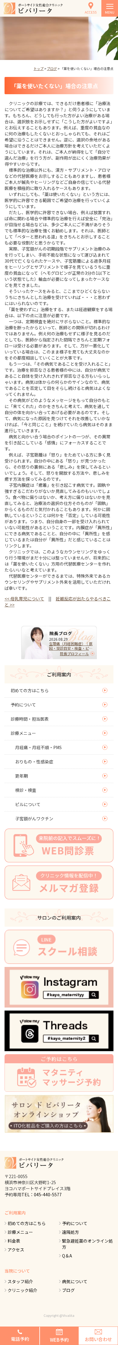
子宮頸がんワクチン (34, 818)
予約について (23, 705)
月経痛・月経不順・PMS (38, 747)
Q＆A (67, 1256)
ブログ (52, 68)
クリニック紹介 (22, 1290)
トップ (39, 68)
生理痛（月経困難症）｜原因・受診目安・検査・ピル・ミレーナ (71, 645)
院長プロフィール (74, 653)
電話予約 (20, 1339)
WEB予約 (59, 1340)
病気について (74, 1281)
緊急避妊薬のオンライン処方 (87, 1244)
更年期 (21, 776)
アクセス (16, 1250)
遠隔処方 (70, 1232)
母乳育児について (24, 599)
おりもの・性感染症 (34, 762)
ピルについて (28, 804)
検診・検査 (25, 790)
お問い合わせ (98, 1339)
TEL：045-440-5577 (41, 1194)
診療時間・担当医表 (30, 719)
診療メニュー (23, 733)
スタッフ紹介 (20, 1281)
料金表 (14, 1241)
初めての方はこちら (30, 690)
